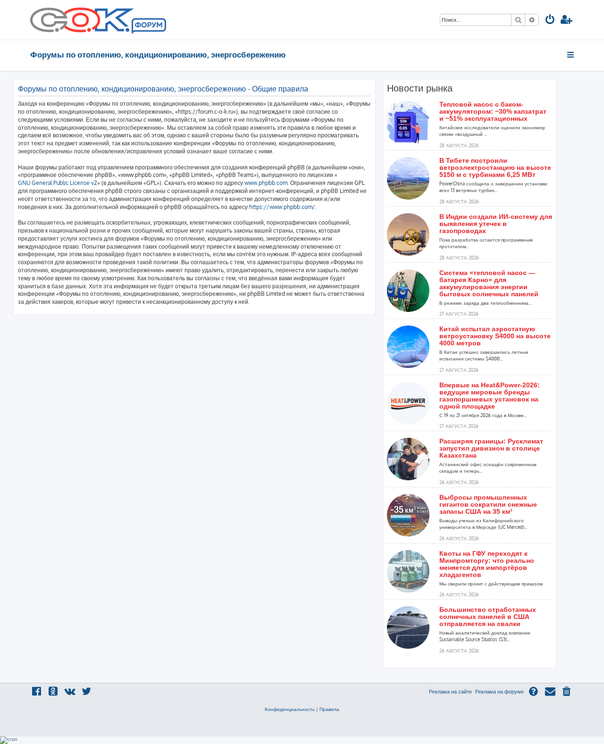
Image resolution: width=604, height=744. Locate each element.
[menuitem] (550, 20)
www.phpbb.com (265, 182)
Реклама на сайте (450, 691)
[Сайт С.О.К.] (98, 20)
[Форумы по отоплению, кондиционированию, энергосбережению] (148, 26)
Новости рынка (420, 88)
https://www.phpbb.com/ (282, 206)
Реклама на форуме (499, 691)
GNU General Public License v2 (57, 182)
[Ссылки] (571, 54)
